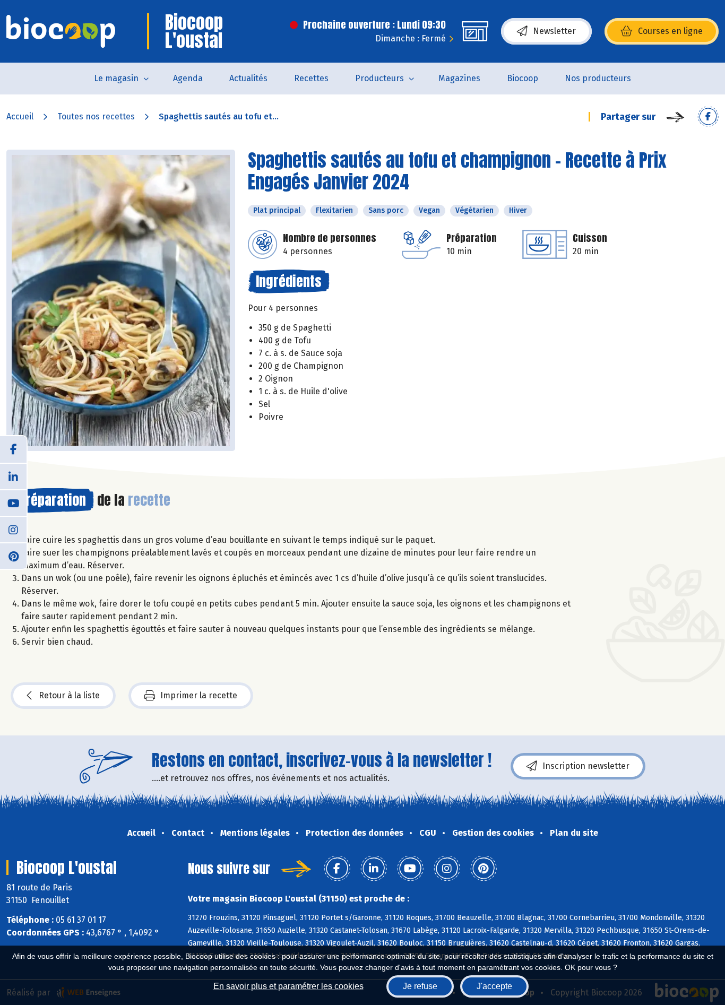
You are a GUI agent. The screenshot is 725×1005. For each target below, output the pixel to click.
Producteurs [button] (379, 78)
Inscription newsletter (585, 766)
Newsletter (554, 31)
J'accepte (494, 986)
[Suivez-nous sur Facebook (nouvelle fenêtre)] (13, 449)
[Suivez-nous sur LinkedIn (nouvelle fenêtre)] (13, 476)
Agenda (188, 78)
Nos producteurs (598, 78)
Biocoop (522, 78)
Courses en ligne (670, 31)
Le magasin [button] (116, 78)
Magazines (459, 78)
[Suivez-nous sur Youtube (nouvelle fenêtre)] (13, 502)
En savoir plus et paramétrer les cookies (288, 986)
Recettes (311, 78)
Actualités (248, 78)
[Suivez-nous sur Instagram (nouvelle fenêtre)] (13, 529)
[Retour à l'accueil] (60, 31)
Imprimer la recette (198, 695)
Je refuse (420, 986)
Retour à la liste (69, 695)
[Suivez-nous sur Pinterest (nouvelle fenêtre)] (13, 555)
